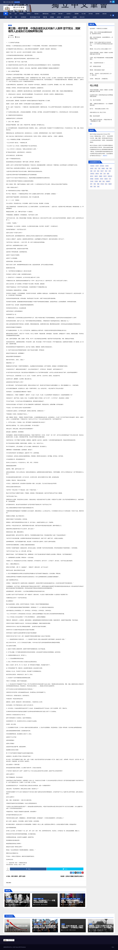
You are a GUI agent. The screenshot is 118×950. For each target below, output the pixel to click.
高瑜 (98, 186)
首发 (11, 17)
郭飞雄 (102, 184)
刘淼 (107, 168)
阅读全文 (105, 155)
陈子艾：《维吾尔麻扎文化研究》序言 (99, 108)
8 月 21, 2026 (38, 930)
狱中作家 (61, 13)
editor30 (17, 930)
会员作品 (69, 13)
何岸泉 (107, 165)
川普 (110, 171)
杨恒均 (96, 176)
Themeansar (23, 947)
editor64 (45, 904)
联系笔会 (21, 13)
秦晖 (100, 181)
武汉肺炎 (97, 178)
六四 (99, 168)
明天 (6, 17)
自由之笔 (104, 13)
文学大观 (91, 13)
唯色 (98, 171)
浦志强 (106, 178)
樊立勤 (18, 37)
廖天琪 (97, 173)
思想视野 (77, 13)
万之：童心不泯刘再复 (95, 100)
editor (11, 35)
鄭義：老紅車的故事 (95, 116)
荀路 (95, 184)
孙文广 (102, 171)
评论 (11, 898)
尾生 (106, 171)
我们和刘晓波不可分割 (35, 17)
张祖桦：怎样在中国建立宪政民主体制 (71, 876)
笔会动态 (37, 13)
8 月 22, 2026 (10, 930)
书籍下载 (45, 17)
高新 (95, 186)
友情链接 (52, 17)
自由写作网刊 (67, 17)
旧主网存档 (23, 17)
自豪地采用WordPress (7, 947)
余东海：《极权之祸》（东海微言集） (99, 78)
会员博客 (75, 17)
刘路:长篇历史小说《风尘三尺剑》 (98, 112)
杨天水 (91, 176)
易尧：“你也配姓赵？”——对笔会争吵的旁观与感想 (44, 901)
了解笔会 (28, 13)
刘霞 (91, 171)
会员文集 (59, 17)
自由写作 (97, 13)
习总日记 (92, 165)
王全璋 (91, 181)
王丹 (110, 178)
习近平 (97, 165)
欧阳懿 (91, 178)
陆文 (106, 184)
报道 (71, 898)
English (82, 17)
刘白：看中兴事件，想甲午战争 (16, 876)
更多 (91, 124)
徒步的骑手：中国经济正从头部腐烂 (98, 28)
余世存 (91, 168)
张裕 (101, 173)
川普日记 (92, 173)
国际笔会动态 (46, 13)
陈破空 (110, 184)
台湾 (95, 171)
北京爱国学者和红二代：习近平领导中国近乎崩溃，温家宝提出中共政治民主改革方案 (17, 902)
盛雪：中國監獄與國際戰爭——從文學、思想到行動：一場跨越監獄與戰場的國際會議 (72, 902)
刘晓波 (103, 168)
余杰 (96, 168)
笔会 (104, 181)
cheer (45, 930)
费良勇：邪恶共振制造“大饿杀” (97, 70)
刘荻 (111, 168)
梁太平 (105, 176)
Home (113, 947)
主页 (16, 13)
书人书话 (84, 13)
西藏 (98, 184)
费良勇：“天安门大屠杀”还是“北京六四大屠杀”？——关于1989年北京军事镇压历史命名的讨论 (101, 44)
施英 (108, 173)
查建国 (100, 176)
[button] (110, 15)
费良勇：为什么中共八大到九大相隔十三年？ (101, 49)
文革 (105, 173)
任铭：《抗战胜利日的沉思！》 (97, 62)
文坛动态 (54, 13)
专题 (16, 17)
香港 (91, 186)
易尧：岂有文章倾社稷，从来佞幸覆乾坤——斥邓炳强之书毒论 (72, 927)
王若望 (96, 181)
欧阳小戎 (110, 176)
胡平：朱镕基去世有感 (95, 66)
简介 (11, 13)
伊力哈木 (102, 165)
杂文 (42, 898)
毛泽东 (101, 178)
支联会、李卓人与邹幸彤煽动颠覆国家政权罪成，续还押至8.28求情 (45, 927)
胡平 (91, 184)
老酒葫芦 (108, 181)
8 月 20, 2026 (93, 930)
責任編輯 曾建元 (18, 904)
